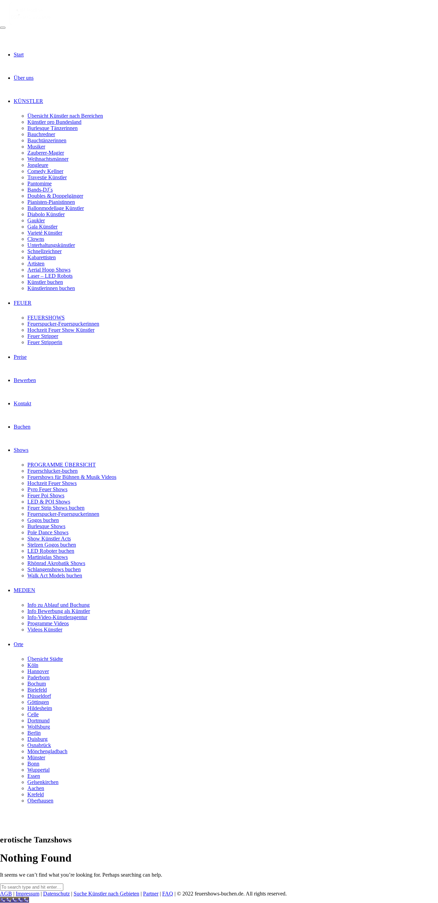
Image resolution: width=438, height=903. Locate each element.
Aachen (35, 788)
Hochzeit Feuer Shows (52, 483)
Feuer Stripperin (44, 342)
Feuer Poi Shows (45, 495)
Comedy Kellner (45, 171)
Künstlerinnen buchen (51, 288)
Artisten (35, 263)
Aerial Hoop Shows (48, 270)
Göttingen (38, 702)
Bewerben (25, 380)
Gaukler (36, 220)
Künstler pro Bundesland (54, 122)
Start (19, 54)
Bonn (33, 764)
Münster (36, 757)
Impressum (27, 894)
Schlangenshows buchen (54, 569)
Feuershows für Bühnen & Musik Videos (71, 477)
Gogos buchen (43, 520)
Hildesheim (39, 708)
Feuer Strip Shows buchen (56, 508)
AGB (6, 894)
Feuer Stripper (42, 336)
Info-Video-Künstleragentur (57, 617)
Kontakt (22, 403)
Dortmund (38, 720)
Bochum (36, 683)
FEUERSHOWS (46, 317)
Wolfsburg (38, 727)
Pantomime (39, 183)
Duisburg (37, 739)
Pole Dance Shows (47, 532)
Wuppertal (38, 770)
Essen (33, 776)
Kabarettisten (41, 257)
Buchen (22, 427)
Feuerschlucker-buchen (52, 471)
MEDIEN (24, 590)
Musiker (36, 146)
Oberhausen (40, 800)
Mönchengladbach (47, 751)
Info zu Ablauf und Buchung (58, 605)
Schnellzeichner (44, 251)
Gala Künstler (42, 227)
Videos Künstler (44, 629)
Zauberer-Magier (45, 153)
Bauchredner (41, 134)
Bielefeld (37, 690)
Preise (20, 357)
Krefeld (35, 794)
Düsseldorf (39, 696)
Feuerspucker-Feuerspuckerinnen (63, 324)
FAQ (167, 894)
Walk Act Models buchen (54, 575)
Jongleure (37, 165)
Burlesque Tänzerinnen (52, 128)
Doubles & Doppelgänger (55, 196)
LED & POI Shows (48, 502)
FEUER (22, 303)
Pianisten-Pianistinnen (51, 202)
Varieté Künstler (44, 233)
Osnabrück (39, 745)
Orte (18, 644)
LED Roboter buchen (50, 551)
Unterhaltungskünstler (51, 245)
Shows (21, 450)
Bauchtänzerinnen (46, 140)
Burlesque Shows (46, 526)
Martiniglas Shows (47, 557)
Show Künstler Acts (49, 538)
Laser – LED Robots (50, 276)
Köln (32, 665)
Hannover (38, 671)
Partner (150, 894)
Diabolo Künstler (46, 214)
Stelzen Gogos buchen (51, 545)
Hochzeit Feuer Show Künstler (60, 330)
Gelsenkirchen (43, 782)
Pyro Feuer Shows (47, 489)
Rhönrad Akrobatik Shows (56, 563)
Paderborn (38, 677)
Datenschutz (56, 894)
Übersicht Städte (45, 659)
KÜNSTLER (28, 101)
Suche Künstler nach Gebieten (106, 894)
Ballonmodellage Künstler (55, 208)
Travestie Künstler (47, 177)
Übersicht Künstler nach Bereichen (65, 116)
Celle (33, 714)
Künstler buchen (45, 282)
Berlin (34, 733)
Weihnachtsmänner (47, 159)
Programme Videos (48, 623)
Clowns (35, 239)
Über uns (24, 78)
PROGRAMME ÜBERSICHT (61, 465)
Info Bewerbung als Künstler (58, 611)
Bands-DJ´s (40, 190)
